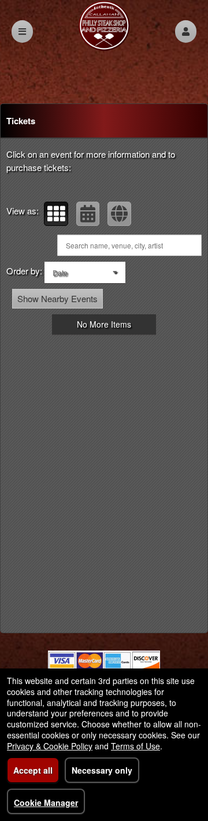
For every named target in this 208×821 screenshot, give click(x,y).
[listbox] (84, 272)
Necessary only (102, 770)
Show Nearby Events (57, 298)
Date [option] (60, 272)
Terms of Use (135, 746)
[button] (185, 31)
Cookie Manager (46, 802)
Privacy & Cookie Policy (49, 746)
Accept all (33, 770)
